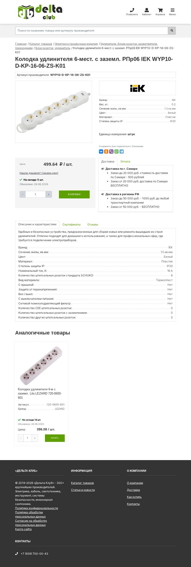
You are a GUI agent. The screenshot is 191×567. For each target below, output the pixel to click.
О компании (135, 483)
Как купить (134, 497)
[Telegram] (121, 151)
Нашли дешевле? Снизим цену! (39, 173)
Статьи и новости (83, 490)
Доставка (133, 490)
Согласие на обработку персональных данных (31, 523)
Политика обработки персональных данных (30, 514)
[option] (53, 112)
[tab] (71, 224)
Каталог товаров (82, 483)
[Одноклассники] (106, 151)
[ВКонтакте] (101, 151)
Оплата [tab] (125, 161)
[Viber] (111, 151)
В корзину (74, 194)
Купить (54, 438)
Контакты (133, 504)
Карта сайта (23, 529)
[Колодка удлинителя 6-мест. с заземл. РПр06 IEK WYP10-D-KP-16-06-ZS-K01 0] (53, 112)
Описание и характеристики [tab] (37, 224)
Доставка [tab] (107, 161)
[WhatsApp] (116, 151)
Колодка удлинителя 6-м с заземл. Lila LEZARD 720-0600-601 (39, 393)
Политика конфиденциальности (36, 508)
